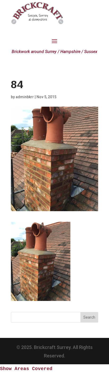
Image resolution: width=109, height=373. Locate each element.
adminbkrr (25, 97)
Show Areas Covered (26, 368)
